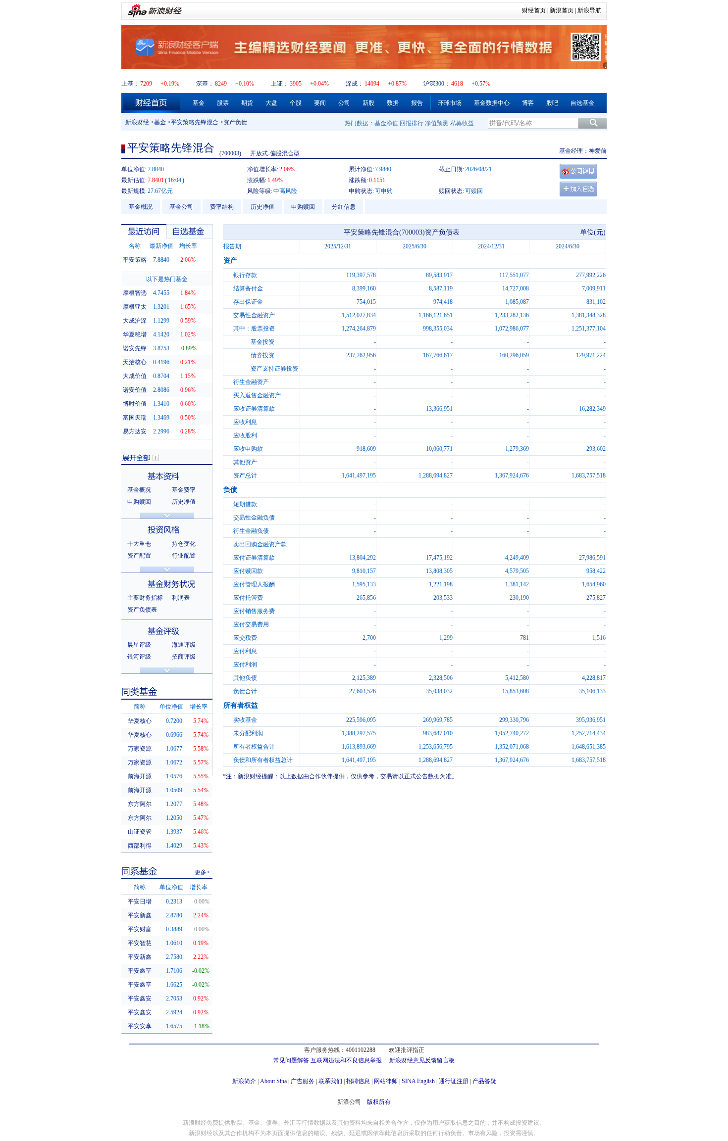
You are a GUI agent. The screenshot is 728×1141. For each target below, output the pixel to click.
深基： (205, 83)
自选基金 (582, 102)
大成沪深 (135, 320)
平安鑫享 (140, 970)
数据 (393, 102)
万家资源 (140, 748)
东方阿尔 (140, 804)
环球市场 (450, 102)
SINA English (418, 1081)
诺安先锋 (135, 348)
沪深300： (436, 83)
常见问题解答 (291, 1060)
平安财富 (140, 929)
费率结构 (222, 206)
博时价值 (135, 403)
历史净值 (262, 206)
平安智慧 (140, 943)
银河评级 (139, 656)
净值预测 (437, 123)
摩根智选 (135, 292)
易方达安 (135, 431)
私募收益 (462, 123)
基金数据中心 (492, 102)
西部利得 (140, 845)
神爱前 (598, 150)
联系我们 (330, 1081)
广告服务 (302, 1081)
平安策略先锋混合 (194, 122)
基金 (199, 102)
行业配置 (184, 555)
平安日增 (140, 901)
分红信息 (344, 206)
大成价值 (135, 376)
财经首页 (534, 10)
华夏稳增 (135, 334)
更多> (202, 872)
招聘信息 (358, 1081)
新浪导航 (589, 10)
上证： (280, 83)
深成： (355, 83)
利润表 (181, 597)
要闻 (320, 102)
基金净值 (386, 123)
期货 (247, 102)
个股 (296, 102)
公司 (344, 102)
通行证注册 (453, 1081)
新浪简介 (244, 1081)
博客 (528, 102)
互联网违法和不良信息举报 (346, 1060)
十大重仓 (139, 543)
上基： (130, 83)
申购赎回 (303, 206)
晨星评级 (139, 644)
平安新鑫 (140, 915)
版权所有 (379, 1101)
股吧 (552, 102)
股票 (223, 102)
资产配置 (139, 555)
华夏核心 (140, 720)
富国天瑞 (135, 417)
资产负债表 (142, 609)
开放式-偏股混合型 (275, 153)
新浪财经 (137, 122)
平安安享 (140, 1026)
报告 (417, 102)
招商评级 (184, 656)
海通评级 (184, 644)
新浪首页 (561, 10)
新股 (368, 102)
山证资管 (140, 831)
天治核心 (135, 362)
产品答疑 (484, 1081)
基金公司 (181, 206)
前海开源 (140, 776)
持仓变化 (184, 543)
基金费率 (184, 489)
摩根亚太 (135, 306)
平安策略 (135, 259)
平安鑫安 (140, 998)
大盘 (271, 102)
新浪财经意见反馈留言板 (422, 1060)
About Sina (273, 1081)
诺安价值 (135, 389)
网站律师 (386, 1081)
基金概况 (141, 206)
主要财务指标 (145, 597)
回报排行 (411, 123)
